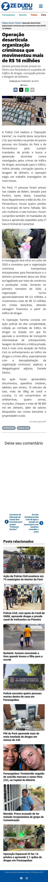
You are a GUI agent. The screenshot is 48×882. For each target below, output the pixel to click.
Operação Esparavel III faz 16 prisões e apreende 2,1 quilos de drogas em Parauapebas (22, 857)
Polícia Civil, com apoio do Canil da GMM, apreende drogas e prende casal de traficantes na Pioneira (24, 616)
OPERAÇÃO (8, 428)
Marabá (23, 15)
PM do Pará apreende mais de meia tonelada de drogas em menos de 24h (21, 737)
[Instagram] (26, 878)
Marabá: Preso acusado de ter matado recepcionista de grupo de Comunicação (23, 817)
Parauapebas (8, 15)
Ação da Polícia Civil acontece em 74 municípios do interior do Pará (23, 578)
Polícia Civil (23, 428)
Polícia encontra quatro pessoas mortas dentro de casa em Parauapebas (22, 696)
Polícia (34, 15)
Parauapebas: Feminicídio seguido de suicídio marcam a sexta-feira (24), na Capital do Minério (23, 777)
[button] (15, 90)
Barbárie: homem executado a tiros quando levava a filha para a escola (23, 656)
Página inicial (8, 23)
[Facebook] (21, 878)
